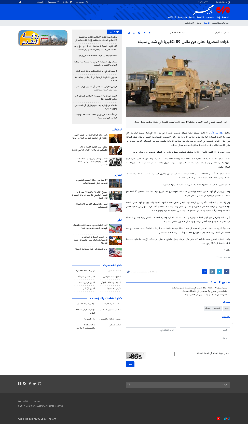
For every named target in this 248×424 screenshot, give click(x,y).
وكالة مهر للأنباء (217, 133)
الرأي (119, 220)
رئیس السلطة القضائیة (85, 270)
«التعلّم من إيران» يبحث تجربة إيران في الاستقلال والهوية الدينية (96, 107)
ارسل (130, 364)
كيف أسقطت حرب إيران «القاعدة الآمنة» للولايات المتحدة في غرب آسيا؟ (96, 116)
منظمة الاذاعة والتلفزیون (110, 319)
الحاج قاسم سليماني (112, 276)
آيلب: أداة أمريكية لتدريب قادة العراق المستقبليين (91, 205)
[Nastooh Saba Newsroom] (225, 418)
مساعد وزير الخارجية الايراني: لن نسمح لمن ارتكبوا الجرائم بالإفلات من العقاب (95, 63)
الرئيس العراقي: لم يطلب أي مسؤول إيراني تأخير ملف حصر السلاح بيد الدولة (96, 88)
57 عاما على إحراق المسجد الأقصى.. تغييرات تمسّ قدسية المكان (91, 182)
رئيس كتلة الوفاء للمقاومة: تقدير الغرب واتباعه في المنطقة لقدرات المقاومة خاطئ (89, 136)
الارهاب (217, 308)
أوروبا (199, 23)
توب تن (114, 32)
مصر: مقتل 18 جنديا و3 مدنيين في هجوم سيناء (206, 294)
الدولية (192, 17)
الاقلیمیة (200, 17)
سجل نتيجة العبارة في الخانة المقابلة (213, 353)
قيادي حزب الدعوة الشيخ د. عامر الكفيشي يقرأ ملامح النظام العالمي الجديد (89, 148)
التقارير (118, 175)
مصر (227, 308)
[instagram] (39, 384)
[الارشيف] (20, 384)
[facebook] (29, 384)
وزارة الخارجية (89, 319)
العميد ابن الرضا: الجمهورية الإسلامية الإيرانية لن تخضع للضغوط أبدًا (96, 97)
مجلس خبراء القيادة (112, 304)
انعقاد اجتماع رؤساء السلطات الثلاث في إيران (98, 56)
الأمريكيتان (189, 23)
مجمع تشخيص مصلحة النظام (85, 311)
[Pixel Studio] (217, 418)
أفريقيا (207, 23)
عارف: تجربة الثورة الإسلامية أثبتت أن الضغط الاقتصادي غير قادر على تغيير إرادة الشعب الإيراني (96, 38)
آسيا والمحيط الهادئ (220, 23)
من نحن (36, 401)
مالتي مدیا (182, 17)
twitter (66, 2)
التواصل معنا (23, 401)
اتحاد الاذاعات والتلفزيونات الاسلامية (85, 326)
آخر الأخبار (172, 17)
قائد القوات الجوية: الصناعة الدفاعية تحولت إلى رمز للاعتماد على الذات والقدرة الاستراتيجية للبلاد (95, 48)
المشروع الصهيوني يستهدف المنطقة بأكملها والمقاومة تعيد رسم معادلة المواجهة (91, 162)
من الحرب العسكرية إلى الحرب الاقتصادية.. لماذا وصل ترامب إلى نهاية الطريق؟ (90, 240)
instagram (80, 2)
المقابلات (117, 130)
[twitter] (35, 384)
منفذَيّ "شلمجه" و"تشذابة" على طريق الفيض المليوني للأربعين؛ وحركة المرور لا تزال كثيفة (89, 195)
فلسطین (210, 17)
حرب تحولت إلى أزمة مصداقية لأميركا (91, 249)
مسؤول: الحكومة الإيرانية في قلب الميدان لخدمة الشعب (96, 79)
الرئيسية (225, 17)
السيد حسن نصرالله (86, 276)
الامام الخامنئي (114, 270)
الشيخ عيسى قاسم (87, 282)
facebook (52, 2)
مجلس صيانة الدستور (86, 304)
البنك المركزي (115, 325)
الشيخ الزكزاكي (89, 288)
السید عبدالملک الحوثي (111, 282)
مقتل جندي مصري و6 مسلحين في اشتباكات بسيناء (205, 291)
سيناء (207, 308)
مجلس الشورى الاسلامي (110, 309)
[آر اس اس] (25, 384)
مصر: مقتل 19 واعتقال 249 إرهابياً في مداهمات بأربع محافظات (199, 288)
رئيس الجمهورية (114, 288)
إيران (218, 17)
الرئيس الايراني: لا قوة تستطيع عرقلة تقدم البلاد (96, 71)
